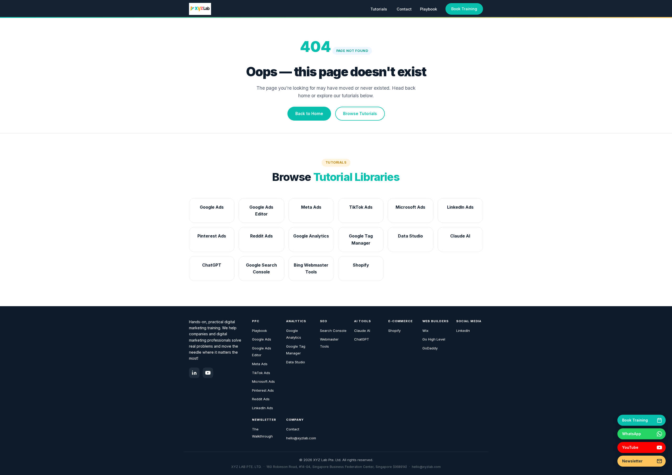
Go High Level (433, 339)
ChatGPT (361, 339)
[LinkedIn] (194, 373)
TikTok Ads (261, 373)
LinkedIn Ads (262, 408)
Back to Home (309, 113)
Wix (425, 330)
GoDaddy (430, 348)
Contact (404, 9)
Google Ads (261, 339)
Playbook (428, 9)
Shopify (394, 330)
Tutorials (378, 9)
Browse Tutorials (360, 113)
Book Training (464, 9)
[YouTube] (208, 373)
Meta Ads (259, 364)
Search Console (333, 330)
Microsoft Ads (263, 381)
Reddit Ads (261, 399)
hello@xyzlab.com (301, 438)
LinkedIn (463, 330)
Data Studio (295, 362)
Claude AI (362, 330)
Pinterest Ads (263, 390)
